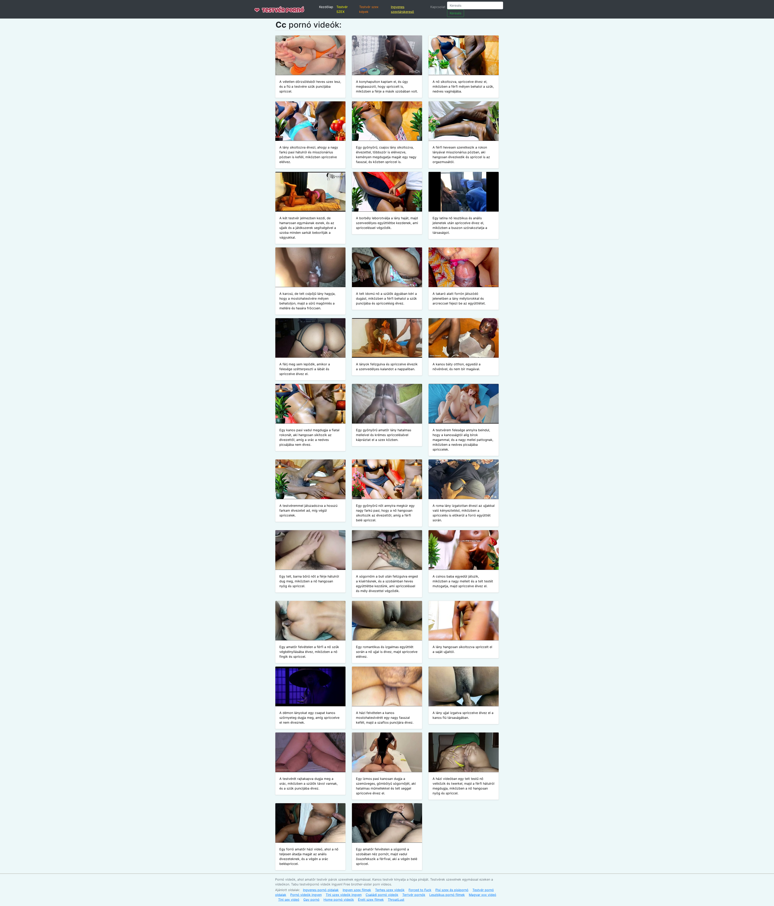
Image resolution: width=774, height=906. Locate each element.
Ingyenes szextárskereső (402, 9)
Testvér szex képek (369, 9)
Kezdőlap (326, 7)
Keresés (455, 13)
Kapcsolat (437, 7)
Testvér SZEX (342, 9)
